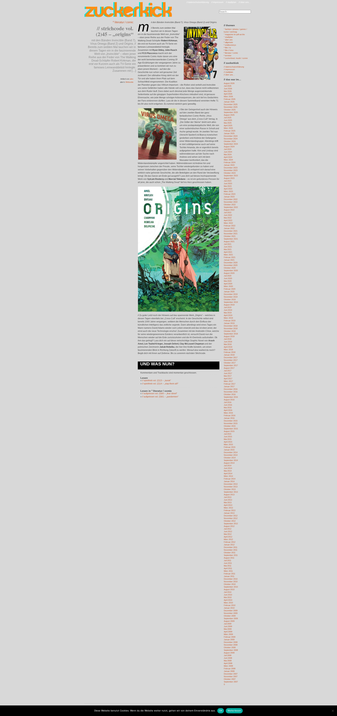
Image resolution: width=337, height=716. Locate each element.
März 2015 (228, 444)
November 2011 (230, 550)
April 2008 (228, 663)
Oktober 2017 (230, 363)
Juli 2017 (227, 371)
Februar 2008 (229, 668)
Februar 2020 (229, 289)
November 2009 (230, 613)
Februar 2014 (229, 479)
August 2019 (229, 305)
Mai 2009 (228, 629)
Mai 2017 (228, 376)
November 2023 (230, 170)
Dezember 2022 (230, 199)
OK (220, 710)
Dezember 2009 (230, 610)
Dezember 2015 (230, 421)
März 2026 (228, 96)
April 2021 (228, 252)
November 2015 (230, 423)
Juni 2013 (228, 500)
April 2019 (228, 315)
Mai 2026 (228, 91)
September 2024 (231, 144)
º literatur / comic (123, 22)
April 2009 (228, 632)
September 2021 (231, 239)
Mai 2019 (228, 313)
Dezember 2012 (230, 516)
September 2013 (231, 492)
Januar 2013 (229, 513)
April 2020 (228, 284)
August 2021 (229, 241)
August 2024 (229, 147)
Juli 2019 (227, 307)
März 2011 (228, 571)
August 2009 (229, 621)
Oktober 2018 (230, 331)
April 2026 (228, 94)
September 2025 (231, 112)
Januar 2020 (229, 292)
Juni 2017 (228, 373)
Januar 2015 (229, 450)
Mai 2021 (228, 249)
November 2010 (230, 581)
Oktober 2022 (230, 205)
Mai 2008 (228, 661)
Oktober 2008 (230, 647)
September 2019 (231, 302)
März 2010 (228, 603)
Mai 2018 (228, 344)
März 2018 (228, 350)
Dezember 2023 (230, 168)
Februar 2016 (229, 415)
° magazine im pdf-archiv (234, 34)
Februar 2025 (229, 131)
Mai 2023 (228, 186)
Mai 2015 (228, 439)
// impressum (217, 2)
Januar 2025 (229, 133)
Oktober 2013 (230, 489)
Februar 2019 (229, 321)
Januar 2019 (229, 323)
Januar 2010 (229, 608)
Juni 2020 (228, 278)
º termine (227, 55)
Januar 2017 (229, 386)
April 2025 (228, 125)
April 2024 (228, 157)
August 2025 (229, 115)
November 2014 (230, 455)
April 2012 (228, 537)
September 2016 (231, 397)
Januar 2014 (229, 481)
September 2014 (231, 460)
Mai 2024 (228, 154)
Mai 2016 (228, 408)
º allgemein (228, 42)
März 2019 (228, 318)
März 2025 (228, 128)
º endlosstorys (230, 45)
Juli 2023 (227, 181)
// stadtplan (231, 2)
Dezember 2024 (230, 136)
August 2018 (229, 336)
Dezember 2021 (230, 231)
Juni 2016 (228, 405)
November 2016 (230, 392)
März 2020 (228, 286)
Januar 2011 (229, 576)
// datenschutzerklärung (198, 2)
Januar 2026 (229, 102)
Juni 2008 (228, 658)
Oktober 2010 (230, 584)
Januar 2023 (229, 197)
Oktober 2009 (230, 616)
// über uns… (245, 2)
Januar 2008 (229, 671)
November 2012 (230, 518)
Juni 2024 (228, 152)
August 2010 (229, 589)
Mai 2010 (228, 597)
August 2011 (229, 558)
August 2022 (229, 210)
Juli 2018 (227, 339)
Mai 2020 (228, 281)
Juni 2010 (228, 595)
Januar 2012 (229, 545)
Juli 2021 (227, 244)
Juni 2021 (228, 247)
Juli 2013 (227, 497)
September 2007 (231, 682)
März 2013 (228, 508)
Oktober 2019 (230, 299)
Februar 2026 (229, 99)
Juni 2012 (228, 531)
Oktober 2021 (230, 236)
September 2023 (231, 176)
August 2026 (229, 83)
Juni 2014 (228, 468)
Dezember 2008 (230, 642)
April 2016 (228, 410)
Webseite (129, 82)
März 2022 (228, 223)
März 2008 (228, 666)
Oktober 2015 (230, 426)
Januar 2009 (229, 639)
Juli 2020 (227, 276)
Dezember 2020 (230, 263)
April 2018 (228, 347)
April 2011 (228, 568)
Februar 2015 (229, 447)
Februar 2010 (229, 605)
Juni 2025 (228, 120)
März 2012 (228, 539)
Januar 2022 (229, 228)
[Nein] (332, 710)
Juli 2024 (227, 149)
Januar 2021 (229, 260)
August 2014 (229, 463)
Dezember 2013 (230, 484)
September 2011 (231, 555)
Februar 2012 (229, 542)
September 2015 (231, 429)
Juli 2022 (227, 212)
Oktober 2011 (229, 552)
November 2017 (230, 360)
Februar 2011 (229, 574)
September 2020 (231, 270)
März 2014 (228, 476)
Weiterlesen (234, 710)
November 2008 (230, 645)
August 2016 (229, 400)
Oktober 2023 (230, 173)
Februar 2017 (229, 384)
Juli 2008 (227, 655)
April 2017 (228, 379)
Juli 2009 (227, 624)
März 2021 (228, 255)
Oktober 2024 (230, 141)
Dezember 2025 (230, 104)
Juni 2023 (228, 183)
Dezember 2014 (230, 452)
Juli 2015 (227, 434)
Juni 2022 (228, 215)
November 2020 (230, 265)
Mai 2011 (227, 566)
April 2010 (228, 600)
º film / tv (227, 48)
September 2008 (231, 650)
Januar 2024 (229, 165)
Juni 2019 (228, 310)
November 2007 (230, 676)
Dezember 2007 (230, 674)
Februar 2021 (229, 257)
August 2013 (229, 495)
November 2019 (230, 297)
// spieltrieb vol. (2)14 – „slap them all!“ (160, 383)
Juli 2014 (227, 466)
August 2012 (229, 526)
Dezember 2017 (230, 357)
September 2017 (231, 365)
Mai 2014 (228, 471)
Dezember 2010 (230, 579)
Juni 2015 (228, 437)
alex (131, 79)
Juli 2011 (227, 560)
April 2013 (228, 505)
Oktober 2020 (230, 268)
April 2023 (228, 189)
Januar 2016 (229, 418)
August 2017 (229, 368)
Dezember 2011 (230, 547)
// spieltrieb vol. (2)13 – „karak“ (156, 380)
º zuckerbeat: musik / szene (236, 58)
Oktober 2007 (230, 679)
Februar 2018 (229, 352)
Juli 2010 (227, 592)
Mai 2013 (228, 502)
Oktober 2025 (230, 110)
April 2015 (228, 442)
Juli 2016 (227, 402)
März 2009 (228, 634)
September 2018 (231, 334)
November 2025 (230, 107)
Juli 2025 (227, 118)
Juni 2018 (228, 342)
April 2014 (228, 473)
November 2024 (230, 139)
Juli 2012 (227, 529)
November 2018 (230, 328)
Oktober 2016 (230, 394)
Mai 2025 (228, 123)
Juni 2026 (228, 89)
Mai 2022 (228, 218)
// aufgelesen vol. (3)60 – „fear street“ (159, 393)
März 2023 (228, 191)
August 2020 (229, 273)
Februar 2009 (229, 637)
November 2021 (230, 234)
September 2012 (231, 524)
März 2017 (228, 381)
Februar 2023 (229, 194)
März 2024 (228, 160)
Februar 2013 (229, 510)
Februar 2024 (229, 162)
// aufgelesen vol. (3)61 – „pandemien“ (160, 396)
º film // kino (228, 50)
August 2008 (229, 653)
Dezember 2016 (230, 389)
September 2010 (231, 587)
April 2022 (228, 220)
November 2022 (230, 202)
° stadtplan (228, 37)
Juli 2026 (227, 86)
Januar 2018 (229, 355)
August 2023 (229, 178)
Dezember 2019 (230, 294)
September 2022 (231, 207)
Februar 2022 (229, 226)
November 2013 (230, 487)
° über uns (228, 40)
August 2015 (229, 431)
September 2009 (231, 618)
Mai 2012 (228, 534)
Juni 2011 (228, 563)
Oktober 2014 (230, 458)
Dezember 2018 (230, 326)
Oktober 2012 (230, 521)
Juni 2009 (228, 626)
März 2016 (228, 413)
